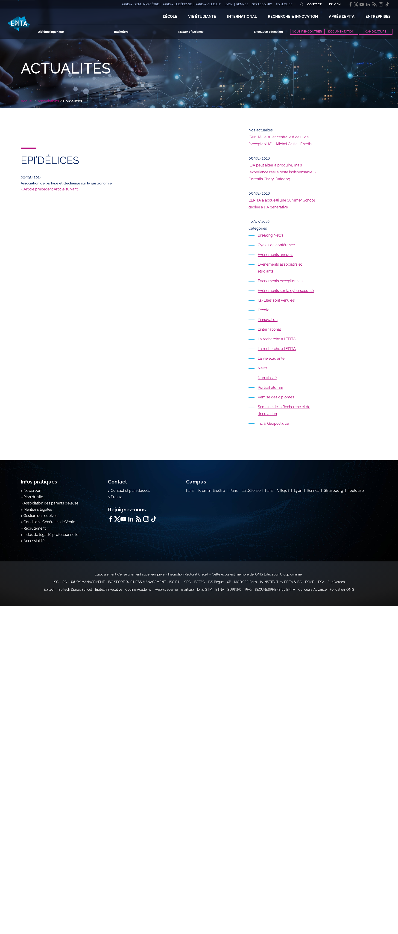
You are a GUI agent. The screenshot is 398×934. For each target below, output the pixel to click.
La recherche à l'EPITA (277, 339)
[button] (170, 17)
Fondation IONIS (342, 589)
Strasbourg (333, 490)
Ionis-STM (204, 589)
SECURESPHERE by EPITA (275, 589)
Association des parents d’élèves (51, 503)
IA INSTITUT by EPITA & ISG (281, 582)
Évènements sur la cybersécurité (286, 290)
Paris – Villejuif (277, 490)
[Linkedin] (368, 4)
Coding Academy (138, 589)
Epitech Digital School (75, 589)
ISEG (187, 582)
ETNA (219, 589)
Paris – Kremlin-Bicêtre (205, 490)
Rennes (313, 490)
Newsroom (33, 490)
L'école (263, 310)
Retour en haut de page (375, 915)
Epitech (49, 589)
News (262, 368)
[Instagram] (381, 4)
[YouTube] (361, 4)
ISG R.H (174, 582)
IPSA (320, 582)
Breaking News (270, 235)
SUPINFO (234, 589)
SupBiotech (336, 582)
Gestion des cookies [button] (40, 515)
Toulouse (356, 490)
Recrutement (34, 528)
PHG (248, 589)
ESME (309, 582)
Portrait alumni (270, 387)
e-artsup (187, 589)
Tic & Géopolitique (273, 423)
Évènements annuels (275, 254)
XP (229, 582)
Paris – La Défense (244, 490)
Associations (48, 101)
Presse (116, 497)
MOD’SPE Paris (245, 582)
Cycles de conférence (276, 245)
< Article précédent (37, 189)
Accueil (27, 101)
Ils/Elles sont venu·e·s (276, 300)
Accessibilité (33, 541)
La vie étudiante (271, 358)
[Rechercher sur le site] (301, 4)
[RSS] (374, 4)
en (339, 4)
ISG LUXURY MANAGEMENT (83, 582)
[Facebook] (350, 4)
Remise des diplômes (276, 397)
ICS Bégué (216, 582)
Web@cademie (166, 589)
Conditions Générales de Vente (49, 522)
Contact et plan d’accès (130, 490)
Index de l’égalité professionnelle (50, 534)
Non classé (267, 378)
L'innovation (268, 319)
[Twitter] (356, 4)
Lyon (298, 490)
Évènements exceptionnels (280, 281)
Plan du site (33, 497)
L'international (269, 329)
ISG (56, 582)
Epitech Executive (108, 589)
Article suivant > (67, 189)
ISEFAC (199, 582)
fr (331, 4)
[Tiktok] (387, 4)
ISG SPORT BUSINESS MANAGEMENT (137, 582)
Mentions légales (37, 509)
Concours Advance (312, 589)
